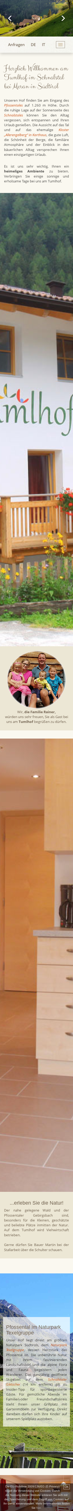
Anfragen (16, 44)
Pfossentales (13, 105)
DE (33, 44)
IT (43, 44)
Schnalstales (13, 115)
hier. (39, 1507)
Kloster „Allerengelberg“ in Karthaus (36, 132)
